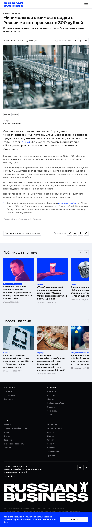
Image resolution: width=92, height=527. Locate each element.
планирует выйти (67, 203)
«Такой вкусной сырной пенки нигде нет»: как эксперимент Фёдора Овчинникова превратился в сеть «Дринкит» (52, 293)
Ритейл (50, 440)
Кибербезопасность (14, 444)
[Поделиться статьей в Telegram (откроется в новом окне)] (69, 40)
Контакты (8, 399)
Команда (8, 391)
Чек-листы (52, 411)
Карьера (8, 440)
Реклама (8, 424)
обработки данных (22, 519)
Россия (15, 114)
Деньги (50, 432)
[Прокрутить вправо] (86, 252)
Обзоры (51, 407)
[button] (86, 4)
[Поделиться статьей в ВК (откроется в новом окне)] (75, 40)
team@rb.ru (9, 476)
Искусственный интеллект (17, 428)
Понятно (74, 519)
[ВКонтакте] (85, 467)
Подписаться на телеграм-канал (21, 233)
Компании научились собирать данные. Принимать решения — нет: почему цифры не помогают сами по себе (18, 292)
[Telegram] (79, 467)
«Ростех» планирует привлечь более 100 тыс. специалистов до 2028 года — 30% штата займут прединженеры (18, 361)
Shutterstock (35, 219)
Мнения (50, 399)
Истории (51, 395)
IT (4, 456)
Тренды (51, 456)
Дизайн (7, 448)
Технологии (53, 452)
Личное (51, 436)
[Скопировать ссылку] (86, 40)
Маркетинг (52, 424)
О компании (9, 395)
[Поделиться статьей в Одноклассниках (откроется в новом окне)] (80, 40)
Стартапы (52, 448)
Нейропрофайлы (55, 403)
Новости (7, 13)
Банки (6, 432)
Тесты (50, 415)
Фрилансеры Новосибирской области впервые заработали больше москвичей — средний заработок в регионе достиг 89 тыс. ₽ (51, 362)
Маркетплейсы (54, 428)
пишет (26, 142)
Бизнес (16, 13)
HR (5, 452)
